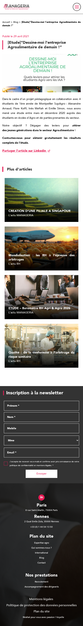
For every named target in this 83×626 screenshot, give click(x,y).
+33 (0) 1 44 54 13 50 (41, 526)
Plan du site (42, 611)
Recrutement (41, 581)
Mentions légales (41, 599)
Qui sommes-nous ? (41, 547)
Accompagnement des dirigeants (42, 586)
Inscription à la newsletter (34, 393)
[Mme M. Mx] (41, 440)
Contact (41, 562)
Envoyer (41, 473)
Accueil (6, 22)
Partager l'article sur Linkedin (24, 151)
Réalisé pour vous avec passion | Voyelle (43, 617)
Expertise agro (41, 542)
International (41, 552)
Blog (15, 22)
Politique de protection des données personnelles (41, 605)
